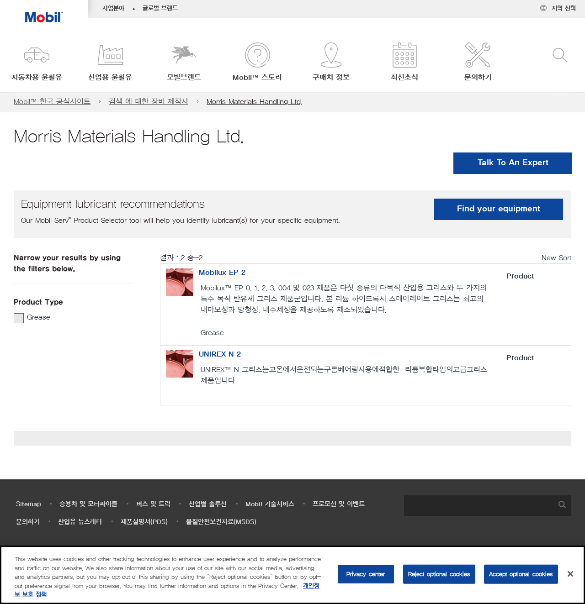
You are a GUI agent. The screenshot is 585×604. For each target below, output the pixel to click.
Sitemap (28, 504)
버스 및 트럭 (153, 504)
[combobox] (487, 505)
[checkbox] (19, 318)
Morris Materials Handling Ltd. (255, 101)
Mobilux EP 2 (222, 272)
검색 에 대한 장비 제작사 (148, 101)
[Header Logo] (44, 11)
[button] (37, 62)
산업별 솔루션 (208, 504)
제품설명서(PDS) (144, 522)
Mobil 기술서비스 (269, 504)
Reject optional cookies (439, 574)
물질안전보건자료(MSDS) (221, 522)
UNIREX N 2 (220, 354)
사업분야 (113, 8)
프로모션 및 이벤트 (339, 504)
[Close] (570, 574)
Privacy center (365, 574)
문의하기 (28, 522)
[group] (68, 317)
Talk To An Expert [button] (513, 163)
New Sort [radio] (556, 258)
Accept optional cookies (521, 574)
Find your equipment (498, 209)
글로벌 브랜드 (160, 8)
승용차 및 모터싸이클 (88, 504)
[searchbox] (478, 505)
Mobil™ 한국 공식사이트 (52, 101)
